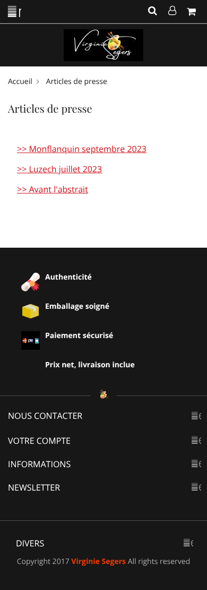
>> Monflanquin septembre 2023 (81, 149)
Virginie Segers (98, 562)
